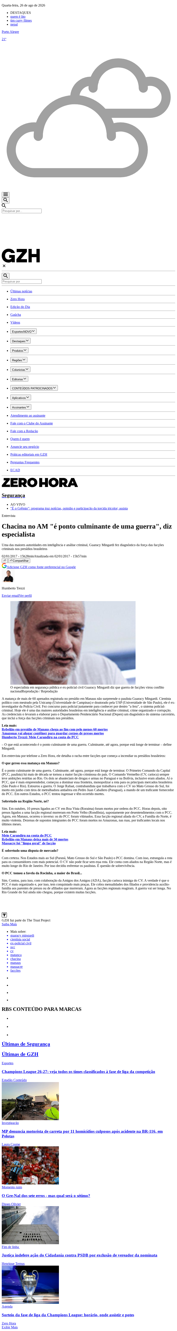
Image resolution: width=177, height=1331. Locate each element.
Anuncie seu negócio (24, 447)
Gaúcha (15, 314)
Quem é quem (20, 439)
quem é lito (17, 16)
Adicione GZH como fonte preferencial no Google (41, 567)
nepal (14, 24)
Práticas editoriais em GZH (28, 454)
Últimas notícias (21, 291)
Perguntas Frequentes (25, 462)
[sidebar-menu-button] (5, 194)
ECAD (15, 470)
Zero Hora (17, 299)
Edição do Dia (20, 307)
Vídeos (15, 322)
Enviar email (10, 595)
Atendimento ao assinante (27, 415)
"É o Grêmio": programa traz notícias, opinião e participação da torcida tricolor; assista (69, 508)
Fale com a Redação (24, 431)
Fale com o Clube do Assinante (31, 423)
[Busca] (5, 200)
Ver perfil (25, 595)
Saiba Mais (9, 924)
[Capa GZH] (88, 220)
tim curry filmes (21, 20)
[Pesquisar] (5, 276)
